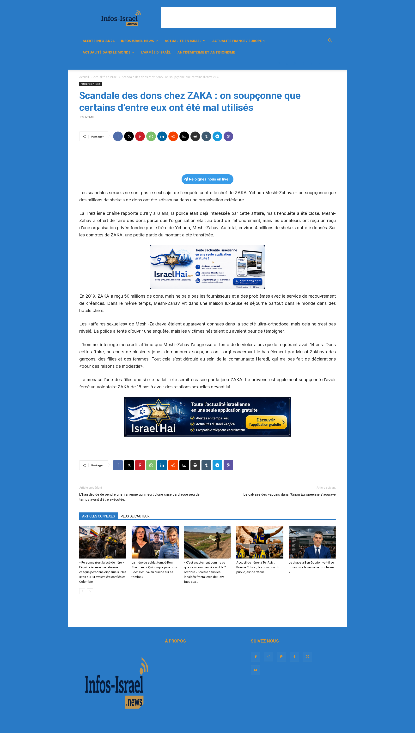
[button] (330, 41)
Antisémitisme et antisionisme (206, 52)
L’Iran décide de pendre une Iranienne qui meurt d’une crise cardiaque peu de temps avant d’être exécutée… (139, 497)
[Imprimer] (195, 136)
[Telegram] (217, 136)
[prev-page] (82, 591)
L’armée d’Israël (156, 52)
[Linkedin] (162, 136)
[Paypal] (295, 64)
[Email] (184, 136)
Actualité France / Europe (237, 40)
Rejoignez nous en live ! (210, 179)
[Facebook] (278, 64)
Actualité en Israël (183, 40)
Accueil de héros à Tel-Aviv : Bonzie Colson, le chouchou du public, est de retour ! (257, 567)
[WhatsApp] (151, 136)
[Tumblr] (303, 64)
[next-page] (90, 591)
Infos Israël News (137, 40)
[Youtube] (319, 64)
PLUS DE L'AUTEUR (135, 516)
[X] (311, 64)
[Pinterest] (140, 136)
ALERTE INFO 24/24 (98, 40)
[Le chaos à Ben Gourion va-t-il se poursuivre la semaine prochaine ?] (312, 542)
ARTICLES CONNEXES (98, 516)
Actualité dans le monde (106, 52)
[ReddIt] (173, 136)
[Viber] (228, 136)
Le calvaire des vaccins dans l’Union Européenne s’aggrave (290, 494)
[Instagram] (286, 64)
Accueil (84, 77)
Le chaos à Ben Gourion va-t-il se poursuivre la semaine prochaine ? (311, 567)
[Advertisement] (248, 17)
